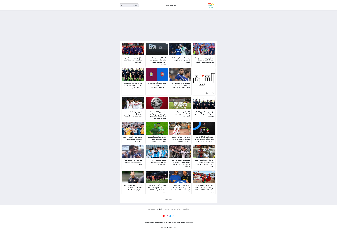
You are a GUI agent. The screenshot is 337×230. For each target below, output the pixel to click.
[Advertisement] (168, 24)
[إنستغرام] (166, 216)
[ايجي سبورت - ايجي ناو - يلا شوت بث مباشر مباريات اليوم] (210, 5)
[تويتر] (170, 216)
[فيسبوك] (173, 216)
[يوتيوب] (163, 216)
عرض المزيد (168, 199)
